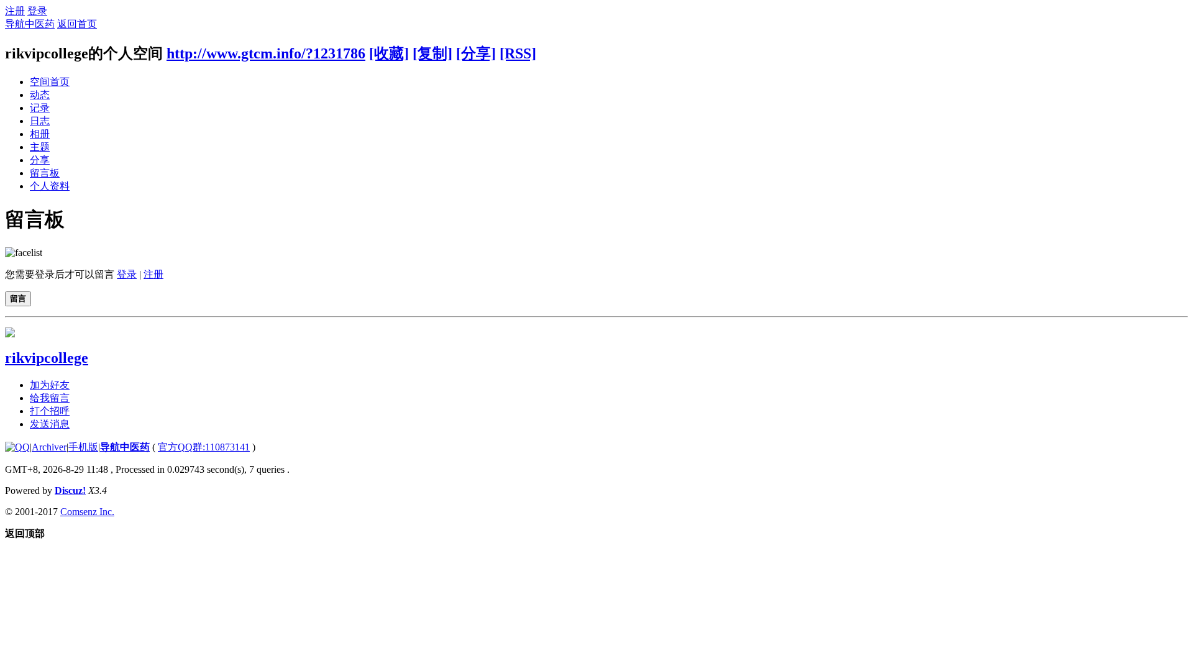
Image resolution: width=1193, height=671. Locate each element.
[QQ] (17, 447)
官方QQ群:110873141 (204, 447)
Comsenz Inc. (87, 511)
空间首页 (50, 81)
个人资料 (50, 186)
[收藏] (389, 53)
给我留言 (50, 398)
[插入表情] (23, 252)
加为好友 (50, 385)
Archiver (49, 447)
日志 (40, 121)
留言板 (45, 173)
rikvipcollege (46, 358)
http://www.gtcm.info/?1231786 (266, 53)
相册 (40, 134)
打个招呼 (50, 411)
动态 (40, 94)
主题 (40, 147)
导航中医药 (30, 24)
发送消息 (50, 424)
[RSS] (518, 53)
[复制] (432, 53)
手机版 (83, 447)
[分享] (476, 53)
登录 (37, 11)
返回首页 (77, 24)
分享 (40, 160)
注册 (15, 11)
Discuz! (70, 490)
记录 (40, 108)
